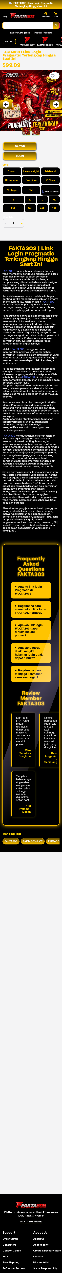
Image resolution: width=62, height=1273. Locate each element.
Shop (5, 16)
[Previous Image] (6, 104)
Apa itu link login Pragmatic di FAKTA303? (28, 590)
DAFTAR (20, 146)
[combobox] (28, 25)
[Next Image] (56, 104)
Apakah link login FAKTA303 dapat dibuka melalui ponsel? (29, 630)
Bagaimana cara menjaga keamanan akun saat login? (28, 674)
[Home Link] (22, 16)
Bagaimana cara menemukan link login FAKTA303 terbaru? (30, 609)
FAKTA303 (9, 271)
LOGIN (20, 156)
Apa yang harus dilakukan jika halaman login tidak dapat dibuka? (29, 653)
